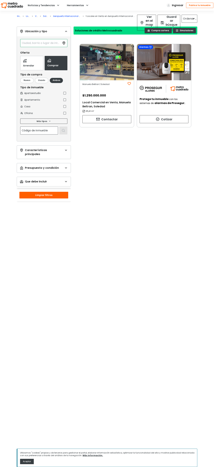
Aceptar (27, 461)
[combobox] (41, 43)
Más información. (93, 455)
